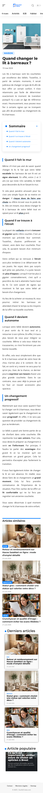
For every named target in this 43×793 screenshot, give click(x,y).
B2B (5, 546)
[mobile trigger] (4, 5)
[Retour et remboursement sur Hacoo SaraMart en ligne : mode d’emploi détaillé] (21, 536)
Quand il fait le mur (16, 131)
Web (5, 615)
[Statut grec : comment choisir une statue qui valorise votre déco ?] (21, 572)
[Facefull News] (17, 5)
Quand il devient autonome (20, 141)
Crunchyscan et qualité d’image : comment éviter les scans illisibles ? (22, 734)
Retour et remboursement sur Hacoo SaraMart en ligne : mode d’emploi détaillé (19, 552)
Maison (8, 53)
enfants (20, 230)
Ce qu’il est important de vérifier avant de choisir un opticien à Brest (21, 756)
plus (21, 213)
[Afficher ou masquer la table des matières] (31, 126)
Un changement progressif (19, 146)
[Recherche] (32, 5)
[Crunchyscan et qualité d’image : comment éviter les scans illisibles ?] (21, 605)
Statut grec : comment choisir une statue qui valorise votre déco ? (22, 698)
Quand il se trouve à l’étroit (19, 136)
